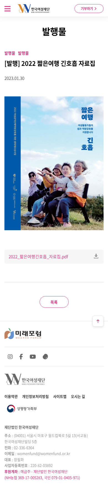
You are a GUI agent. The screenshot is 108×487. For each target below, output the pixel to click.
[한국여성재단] (33, 8)
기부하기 (87, 8)
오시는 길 (78, 396)
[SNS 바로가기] (45, 356)
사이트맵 (59, 396)
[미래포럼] (22, 333)
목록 (54, 302)
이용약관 (11, 396)
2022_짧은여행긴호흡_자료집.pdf (38, 256)
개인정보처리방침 (35, 396)
